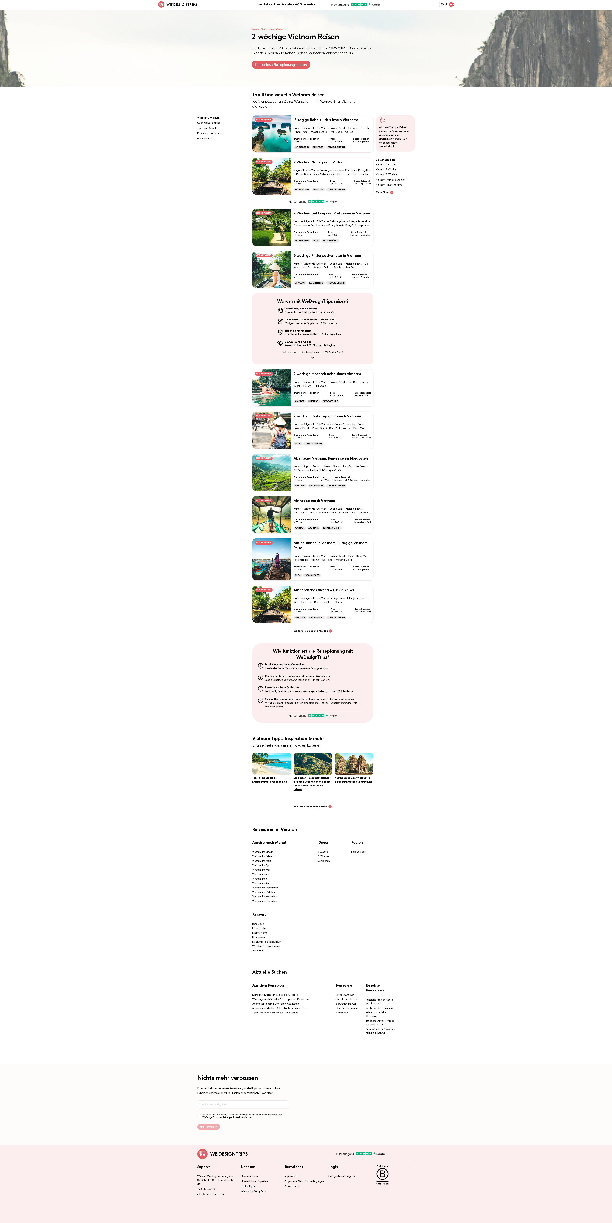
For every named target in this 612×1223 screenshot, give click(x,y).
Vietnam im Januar (262, 852)
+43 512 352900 (206, 1189)
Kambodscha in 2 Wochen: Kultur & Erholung (380, 1031)
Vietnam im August (262, 883)
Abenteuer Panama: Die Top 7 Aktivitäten (275, 1003)
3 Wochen (324, 860)
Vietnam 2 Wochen (208, 117)
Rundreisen (258, 923)
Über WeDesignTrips (208, 123)
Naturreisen (258, 937)
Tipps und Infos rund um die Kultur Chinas (275, 1012)
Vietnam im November (264, 896)
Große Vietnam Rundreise (380, 1008)
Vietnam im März (261, 860)
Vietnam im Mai (261, 869)
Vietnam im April (261, 865)
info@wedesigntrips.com (211, 1194)
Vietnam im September (265, 887)
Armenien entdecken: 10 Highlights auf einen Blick (279, 1008)
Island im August (345, 994)
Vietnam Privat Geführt (389, 184)
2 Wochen (280, 29)
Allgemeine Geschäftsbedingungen (304, 1181)
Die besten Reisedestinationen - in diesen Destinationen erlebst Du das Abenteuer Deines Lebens (312, 784)
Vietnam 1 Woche (386, 164)
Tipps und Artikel (206, 128)
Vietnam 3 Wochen (386, 174)
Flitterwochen (259, 928)
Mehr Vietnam (205, 138)
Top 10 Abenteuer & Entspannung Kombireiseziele (269, 780)
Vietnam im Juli (260, 878)
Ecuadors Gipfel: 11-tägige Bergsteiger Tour (380, 1022)
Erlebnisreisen (259, 932)
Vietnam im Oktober (263, 892)
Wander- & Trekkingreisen (266, 946)
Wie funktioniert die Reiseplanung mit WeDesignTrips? (313, 352)
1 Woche (323, 852)
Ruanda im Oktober (347, 999)
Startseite (255, 29)
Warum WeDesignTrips (253, 1191)
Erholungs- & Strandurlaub (266, 941)
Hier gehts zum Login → (341, 1176)
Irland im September (347, 1008)
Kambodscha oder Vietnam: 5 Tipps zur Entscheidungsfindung (353, 780)
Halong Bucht (358, 852)
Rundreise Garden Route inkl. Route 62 (379, 1001)
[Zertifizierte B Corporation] (393, 1175)
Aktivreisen (258, 950)
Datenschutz (292, 1186)
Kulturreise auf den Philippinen (376, 1014)
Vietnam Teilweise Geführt (391, 179)
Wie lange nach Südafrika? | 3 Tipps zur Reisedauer (281, 999)
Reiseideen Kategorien (209, 133)
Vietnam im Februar (263, 856)
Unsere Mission (249, 1176)
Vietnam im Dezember (264, 901)
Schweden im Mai (346, 1003)
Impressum (290, 1176)
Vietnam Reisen (267, 29)
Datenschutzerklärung (227, 1114)
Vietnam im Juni (260, 874)
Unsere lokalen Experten (254, 1181)
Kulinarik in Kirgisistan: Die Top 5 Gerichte (275, 994)
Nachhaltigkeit (248, 1186)
